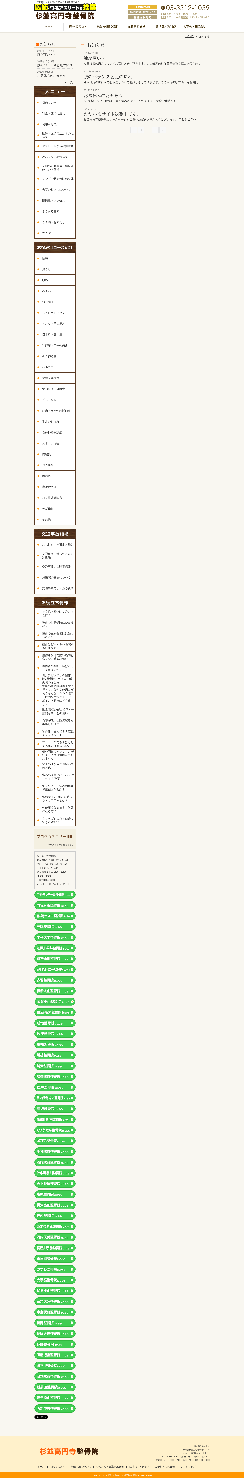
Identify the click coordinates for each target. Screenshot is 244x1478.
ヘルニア (48, 367)
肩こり (46, 269)
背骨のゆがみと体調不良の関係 (58, 766)
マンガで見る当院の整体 (58, 178)
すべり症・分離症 (53, 388)
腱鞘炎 (46, 454)
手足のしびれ (50, 421)
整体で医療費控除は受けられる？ (58, 635)
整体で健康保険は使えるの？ (58, 624)
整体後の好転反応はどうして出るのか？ (58, 668)
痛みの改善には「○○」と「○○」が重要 (58, 776)
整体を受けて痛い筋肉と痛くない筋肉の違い (58, 657)
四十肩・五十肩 (52, 334)
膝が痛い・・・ (48, 54)
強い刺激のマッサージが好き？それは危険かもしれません (58, 755)
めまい (46, 290)
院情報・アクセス (165, 28)
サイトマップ (187, 1466)
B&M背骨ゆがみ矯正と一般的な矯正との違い (58, 711)
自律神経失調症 (52, 432)
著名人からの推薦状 (55, 156)
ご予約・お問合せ (195, 28)
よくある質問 (50, 211)
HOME (189, 36)
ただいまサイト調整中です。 (112, 114)
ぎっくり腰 (49, 399)
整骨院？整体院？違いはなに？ (58, 613)
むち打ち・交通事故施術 (136, 28)
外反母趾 (48, 508)
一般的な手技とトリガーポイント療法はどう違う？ (58, 700)
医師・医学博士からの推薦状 (58, 135)
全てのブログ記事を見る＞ (61, 845)
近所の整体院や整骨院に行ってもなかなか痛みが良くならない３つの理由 (58, 690)
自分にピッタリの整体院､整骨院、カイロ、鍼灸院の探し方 (57, 679)
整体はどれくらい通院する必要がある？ (58, 646)
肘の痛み (48, 465)
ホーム (49, 28)
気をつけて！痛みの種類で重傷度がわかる (58, 787)
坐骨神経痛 (49, 356)
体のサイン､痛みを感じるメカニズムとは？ (57, 798)
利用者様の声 (50, 124)
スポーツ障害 (50, 443)
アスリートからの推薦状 (58, 146)
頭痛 (45, 280)
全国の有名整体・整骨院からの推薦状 (58, 168)
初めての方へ (78, 28)
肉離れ (46, 476)
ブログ (46, 233)
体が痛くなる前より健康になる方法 (58, 809)
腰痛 (45, 258)
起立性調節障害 (52, 497)
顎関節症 (48, 301)
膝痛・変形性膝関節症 (56, 410)
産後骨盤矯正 (50, 486)
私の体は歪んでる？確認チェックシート (58, 733)
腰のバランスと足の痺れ (55, 65)
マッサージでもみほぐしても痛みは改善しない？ (58, 744)
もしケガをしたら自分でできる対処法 (58, 820)
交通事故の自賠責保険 (56, 566)
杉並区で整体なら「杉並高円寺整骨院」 (122, 1475)
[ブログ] (55, 841)
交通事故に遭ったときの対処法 (58, 555)
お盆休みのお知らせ (51, 75)
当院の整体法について (56, 189)
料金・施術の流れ (107, 28)
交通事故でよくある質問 (58, 588)
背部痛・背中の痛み (55, 345)
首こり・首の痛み (53, 323)
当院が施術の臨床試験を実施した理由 (58, 722)
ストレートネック (53, 312)
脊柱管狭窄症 (50, 378)
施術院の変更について (56, 577)
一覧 (70, 82)
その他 (46, 519)
